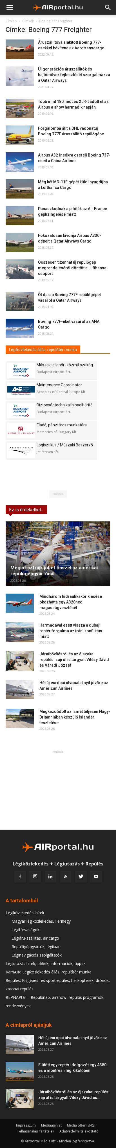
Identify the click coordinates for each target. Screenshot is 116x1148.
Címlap (11, 21)
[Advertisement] (58, 790)
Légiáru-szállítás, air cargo (35, 938)
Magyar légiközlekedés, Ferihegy (41, 921)
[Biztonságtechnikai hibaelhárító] (21, 410)
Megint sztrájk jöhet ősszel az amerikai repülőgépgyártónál (54, 570)
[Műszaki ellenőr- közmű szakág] (21, 370)
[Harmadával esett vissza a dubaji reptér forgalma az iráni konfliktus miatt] (20, 632)
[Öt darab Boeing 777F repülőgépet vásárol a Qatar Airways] (20, 301)
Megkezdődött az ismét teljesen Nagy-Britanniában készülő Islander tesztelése (74, 717)
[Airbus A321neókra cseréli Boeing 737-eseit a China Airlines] (20, 162)
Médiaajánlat (51, 1125)
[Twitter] (80, 876)
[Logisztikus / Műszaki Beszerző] (21, 450)
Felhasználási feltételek (35, 1131)
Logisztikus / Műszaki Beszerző (65, 445)
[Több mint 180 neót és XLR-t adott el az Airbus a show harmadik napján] (20, 108)
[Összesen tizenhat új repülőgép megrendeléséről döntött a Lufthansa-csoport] (20, 269)
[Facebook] (20, 876)
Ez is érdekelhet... (26, 509)
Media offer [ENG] (81, 1125)
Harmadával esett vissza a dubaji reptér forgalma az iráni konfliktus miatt (70, 631)
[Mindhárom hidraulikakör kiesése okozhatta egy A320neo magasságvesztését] (20, 603)
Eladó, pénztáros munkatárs (62, 425)
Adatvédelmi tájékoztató (79, 1131)
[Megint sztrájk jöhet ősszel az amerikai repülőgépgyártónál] (58, 553)
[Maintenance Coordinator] (21, 390)
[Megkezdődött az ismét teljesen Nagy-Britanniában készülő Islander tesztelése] (20, 718)
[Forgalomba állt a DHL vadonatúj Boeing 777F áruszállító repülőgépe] (20, 135)
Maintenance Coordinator (59, 385)
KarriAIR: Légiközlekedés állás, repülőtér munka (49, 972)
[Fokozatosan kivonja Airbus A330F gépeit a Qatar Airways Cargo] (20, 242)
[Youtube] (96, 876)
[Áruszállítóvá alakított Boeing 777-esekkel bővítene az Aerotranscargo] (20, 49)
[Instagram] (35, 876)
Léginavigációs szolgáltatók (37, 955)
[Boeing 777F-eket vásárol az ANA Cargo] (20, 328)
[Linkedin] (50, 876)
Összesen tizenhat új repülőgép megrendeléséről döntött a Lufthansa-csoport (73, 268)
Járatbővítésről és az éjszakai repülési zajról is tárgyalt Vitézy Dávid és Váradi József (74, 659)
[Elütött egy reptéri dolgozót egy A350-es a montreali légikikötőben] (20, 1071)
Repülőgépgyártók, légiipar (36, 946)
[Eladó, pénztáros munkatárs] (21, 430)
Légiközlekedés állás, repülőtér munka (43, 349)
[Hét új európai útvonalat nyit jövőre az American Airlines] (20, 689)
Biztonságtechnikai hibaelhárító (65, 405)
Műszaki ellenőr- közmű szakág (65, 365)
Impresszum (26, 1125)
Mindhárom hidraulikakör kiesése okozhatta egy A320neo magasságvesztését (70, 602)
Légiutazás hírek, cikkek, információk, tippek (46, 963)
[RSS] (65, 876)
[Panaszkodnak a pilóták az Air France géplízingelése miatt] (20, 215)
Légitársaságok (25, 929)
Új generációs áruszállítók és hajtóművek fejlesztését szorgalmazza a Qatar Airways (74, 75)
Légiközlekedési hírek (25, 912)
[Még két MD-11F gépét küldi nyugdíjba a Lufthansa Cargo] (20, 189)
